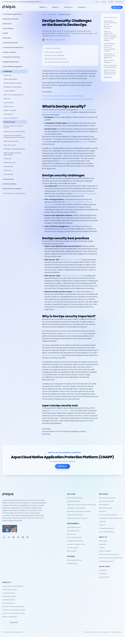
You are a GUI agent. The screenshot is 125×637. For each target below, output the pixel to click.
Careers (102, 548)
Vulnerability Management (12, 67)
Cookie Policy (105, 632)
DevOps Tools (8, 106)
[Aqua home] (8, 7)
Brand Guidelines (105, 551)
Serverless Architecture (11, 57)
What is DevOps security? (53, 52)
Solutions (55, 7)
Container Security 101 (106, 528)
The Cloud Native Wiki (106, 501)
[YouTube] (13, 537)
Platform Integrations (9, 617)
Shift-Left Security (10, 145)
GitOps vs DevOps (10, 110)
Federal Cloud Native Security (77, 518)
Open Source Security (11, 141)
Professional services (106, 561)
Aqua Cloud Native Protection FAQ (111, 558)
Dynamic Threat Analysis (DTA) (13, 607)
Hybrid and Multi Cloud (75, 515)
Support (111, 2)
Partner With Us (72, 564)
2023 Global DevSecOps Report (84, 193)
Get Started (117, 7)
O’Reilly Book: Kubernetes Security (110, 518)
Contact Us (103, 574)
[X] (9, 537)
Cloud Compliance (10, 184)
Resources (67, 7)
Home (44, 14)
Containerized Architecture (13, 47)
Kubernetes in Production (12, 189)
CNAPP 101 (102, 522)
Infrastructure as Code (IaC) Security (13, 127)
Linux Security (8, 166)
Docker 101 (102, 511)
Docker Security (72, 548)
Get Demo (62, 466)
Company (81, 7)
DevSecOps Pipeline (10, 79)
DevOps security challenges (54, 55)
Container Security (8, 593)
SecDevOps (8, 159)
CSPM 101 (102, 525)
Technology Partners (74, 560)
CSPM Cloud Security (9, 590)
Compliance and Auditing (76, 508)
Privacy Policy (88, 632)
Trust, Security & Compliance (109, 554)
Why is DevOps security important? (57, 62)
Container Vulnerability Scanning (13, 610)
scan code (63, 161)
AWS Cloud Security (105, 508)
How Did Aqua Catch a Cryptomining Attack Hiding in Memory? (22, 2)
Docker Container (9, 52)
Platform (43, 7)
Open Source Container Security (13, 613)
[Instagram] (23, 537)
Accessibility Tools (116, 632)
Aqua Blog (102, 570)
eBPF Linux (7, 99)
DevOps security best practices (56, 59)
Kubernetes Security (74, 527)
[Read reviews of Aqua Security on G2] (33, 528)
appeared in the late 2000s (73, 333)
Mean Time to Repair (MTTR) (13, 95)
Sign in (97, 2)
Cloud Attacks (8, 28)
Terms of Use (97, 632)
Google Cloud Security (75, 541)
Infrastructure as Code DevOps (14, 132)
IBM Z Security (71, 551)
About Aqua (103, 541)
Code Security (8, 114)
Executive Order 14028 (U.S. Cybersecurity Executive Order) (14, 136)
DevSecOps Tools (10, 162)
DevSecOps (8, 71)
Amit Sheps (49, 40)
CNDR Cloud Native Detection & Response (81, 505)
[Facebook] (27, 537)
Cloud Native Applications (12, 14)
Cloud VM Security (8, 603)
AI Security (7, 38)
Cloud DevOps (8, 103)
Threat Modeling (9, 91)
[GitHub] (18, 537)
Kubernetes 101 (104, 505)
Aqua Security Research (107, 498)
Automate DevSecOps (75, 498)
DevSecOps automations (59, 410)
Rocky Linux (7, 170)
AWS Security (71, 534)
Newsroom (103, 544)
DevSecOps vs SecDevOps (13, 87)
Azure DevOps (8, 174)
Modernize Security (73, 501)
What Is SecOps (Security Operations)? (12, 154)
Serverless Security (8, 600)
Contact (104, 2)
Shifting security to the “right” (72, 276)
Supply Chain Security (11, 62)
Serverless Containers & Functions (79, 511)
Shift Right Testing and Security (14, 149)
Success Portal (104, 577)
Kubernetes (7, 24)
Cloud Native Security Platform (12, 586)
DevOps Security (9, 122)
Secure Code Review (11, 118)
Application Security (10, 19)
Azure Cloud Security (74, 537)
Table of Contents (53, 48)
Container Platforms (10, 43)
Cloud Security (8, 179)
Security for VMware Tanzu (76, 544)
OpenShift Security (73, 531)
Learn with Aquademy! (106, 532)
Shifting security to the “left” (70, 260)
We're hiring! (119, 2)
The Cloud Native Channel (108, 515)
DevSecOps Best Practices (13, 83)
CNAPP (5, 33)
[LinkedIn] (4, 537)
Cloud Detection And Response (14, 193)
